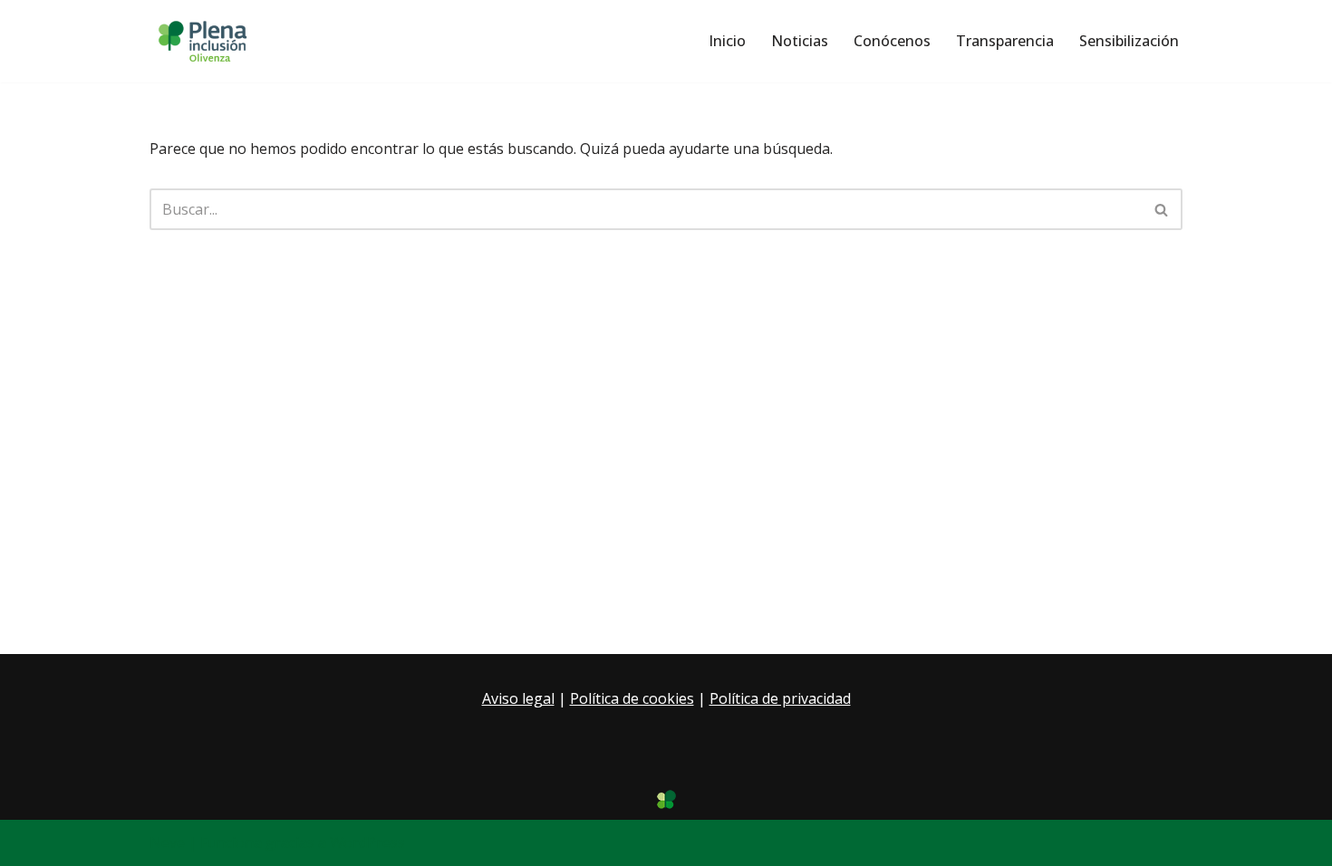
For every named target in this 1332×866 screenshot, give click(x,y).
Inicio (727, 41)
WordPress (367, 842)
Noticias (799, 41)
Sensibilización (1129, 41)
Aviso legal (518, 698)
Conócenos (892, 41)
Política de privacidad (780, 698)
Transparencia (1005, 41)
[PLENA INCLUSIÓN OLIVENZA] (204, 41)
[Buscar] (1162, 209)
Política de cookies (632, 698)
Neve (167, 842)
